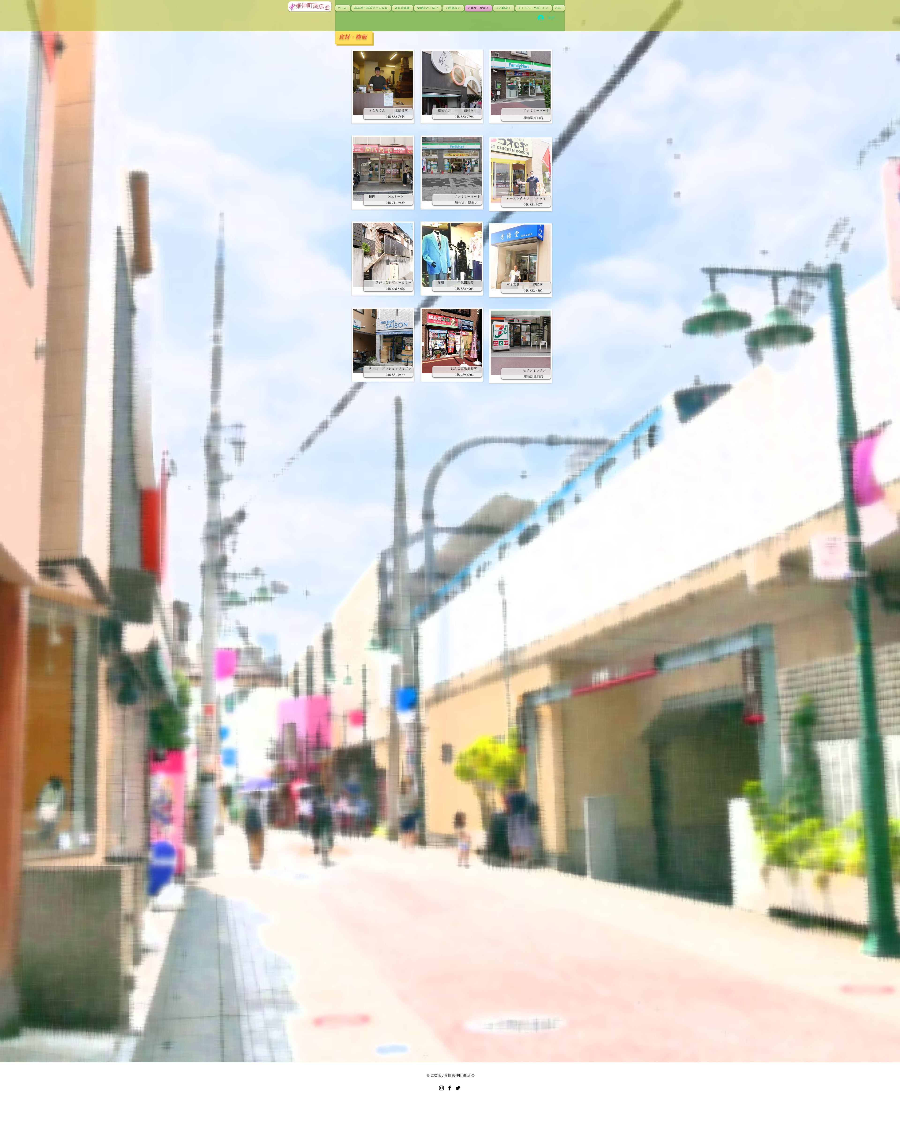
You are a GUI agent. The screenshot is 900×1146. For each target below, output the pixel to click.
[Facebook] (449, 1088)
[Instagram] (441, 1088)
